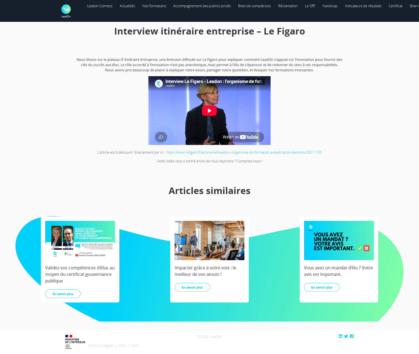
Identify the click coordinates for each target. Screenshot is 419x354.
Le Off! (310, 5)
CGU (122, 345)
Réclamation (287, 5)
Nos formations (154, 5)
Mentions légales (101, 345)
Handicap (330, 5)
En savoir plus (62, 294)
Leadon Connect (99, 5)
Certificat (395, 5)
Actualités (127, 5)
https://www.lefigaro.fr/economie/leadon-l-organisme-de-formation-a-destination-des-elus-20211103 (244, 152)
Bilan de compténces (254, 5)
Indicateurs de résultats (363, 5)
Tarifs (134, 345)
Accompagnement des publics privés (202, 5)
